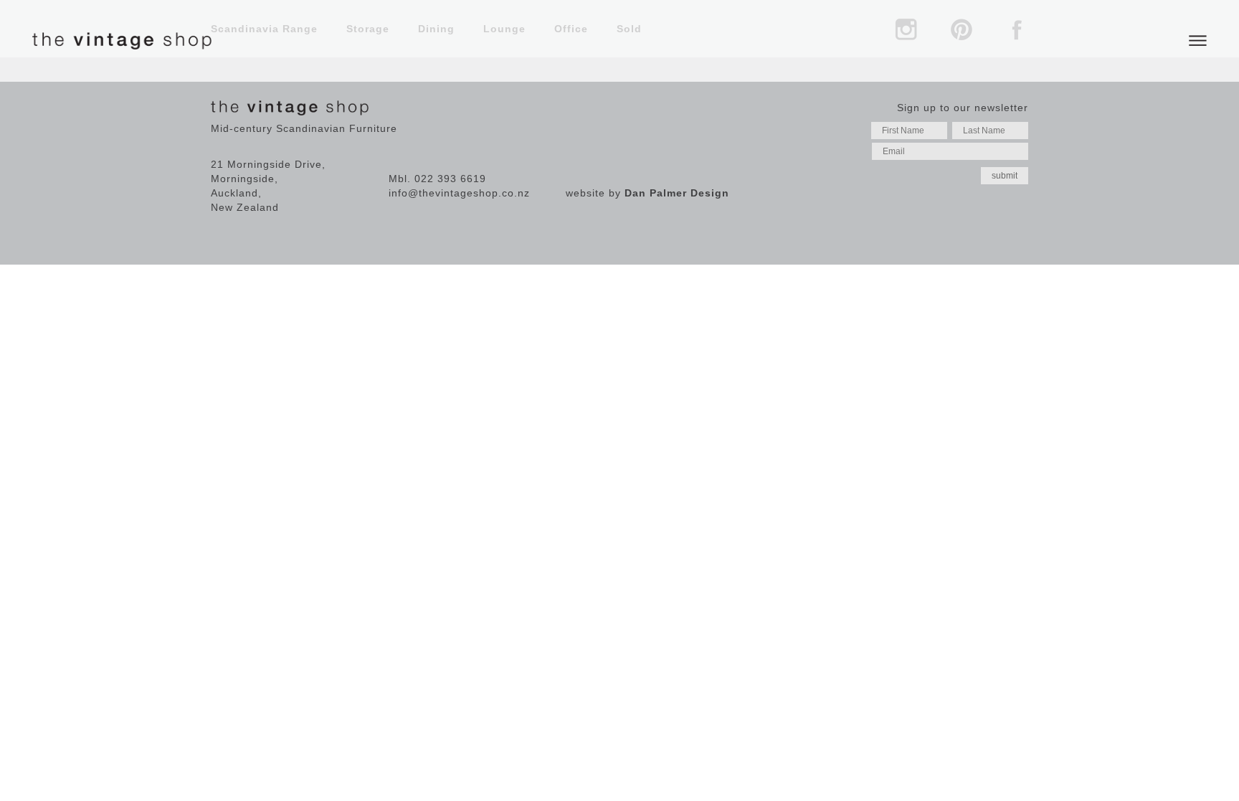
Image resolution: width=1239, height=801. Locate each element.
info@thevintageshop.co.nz (459, 193)
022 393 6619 (450, 178)
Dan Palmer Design (677, 193)
